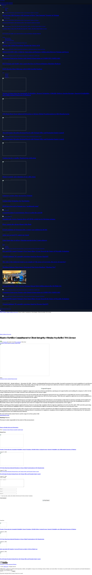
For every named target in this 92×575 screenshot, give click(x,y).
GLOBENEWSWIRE (9, 40)
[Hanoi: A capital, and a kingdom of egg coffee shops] (14, 174)
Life (3, 72)
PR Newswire (8, 38)
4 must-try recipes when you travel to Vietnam (17, 195)
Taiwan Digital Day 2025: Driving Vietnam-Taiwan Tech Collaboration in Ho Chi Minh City (32, 286)
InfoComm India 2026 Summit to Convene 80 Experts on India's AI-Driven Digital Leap (18, 549)
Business (4, 41)
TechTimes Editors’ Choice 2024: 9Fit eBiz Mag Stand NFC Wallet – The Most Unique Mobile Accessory (25, 28)
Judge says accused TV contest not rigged (16, 235)
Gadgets (6, 246)
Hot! (3, 7)
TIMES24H (5, 566)
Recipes (6, 74)
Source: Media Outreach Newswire (9, 427)
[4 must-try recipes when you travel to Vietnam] (14, 192)
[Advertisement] (46, 324)
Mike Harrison (7, 18)
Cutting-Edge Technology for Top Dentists (16, 201)
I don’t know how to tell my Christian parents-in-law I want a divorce (25, 240)
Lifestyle (6, 73)
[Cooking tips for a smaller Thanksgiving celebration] (14, 155)
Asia (6, 9)
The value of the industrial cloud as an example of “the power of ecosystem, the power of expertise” (34, 262)
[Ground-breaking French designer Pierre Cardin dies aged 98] (6, 210)
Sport (4, 244)
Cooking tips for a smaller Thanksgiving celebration (19, 158)
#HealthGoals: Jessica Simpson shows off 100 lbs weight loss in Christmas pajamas (29, 219)
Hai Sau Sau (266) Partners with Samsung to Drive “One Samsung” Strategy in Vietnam (31, 15)
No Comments (18, 342)
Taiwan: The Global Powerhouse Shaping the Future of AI (21, 45)
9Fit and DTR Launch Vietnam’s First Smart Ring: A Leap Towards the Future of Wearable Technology (36, 251)
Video (6, 10)
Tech (3, 245)
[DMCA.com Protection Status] (4, 563)
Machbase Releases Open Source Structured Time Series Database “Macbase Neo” (29, 267)
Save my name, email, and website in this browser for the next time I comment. (17, 495)
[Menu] (0, 310)
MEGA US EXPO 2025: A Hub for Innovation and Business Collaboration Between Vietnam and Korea (36, 52)
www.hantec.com (4, 415)
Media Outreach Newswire (5, 308)
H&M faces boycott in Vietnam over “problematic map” (21, 206)
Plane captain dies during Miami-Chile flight (17, 224)
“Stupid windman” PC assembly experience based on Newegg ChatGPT (25, 256)
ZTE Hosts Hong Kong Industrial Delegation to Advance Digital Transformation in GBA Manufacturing (36, 114)
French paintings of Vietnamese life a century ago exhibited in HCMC (25, 229)
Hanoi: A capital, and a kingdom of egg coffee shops (19, 177)
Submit (13, 571)
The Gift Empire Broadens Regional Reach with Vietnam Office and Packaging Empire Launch (33, 133)
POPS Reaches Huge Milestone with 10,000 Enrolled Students (22, 69)
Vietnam (6, 8)
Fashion (6, 76)
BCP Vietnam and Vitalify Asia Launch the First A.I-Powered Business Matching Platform (22, 33)
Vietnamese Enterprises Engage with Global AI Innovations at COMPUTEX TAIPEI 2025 (31, 58)
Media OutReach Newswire (5, 334)
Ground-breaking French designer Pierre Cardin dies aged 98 (22, 212)
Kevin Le (5, 342)
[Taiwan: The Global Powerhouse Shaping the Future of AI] (15, 42)
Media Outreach (8, 39)
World (4, 37)
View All (7, 77)
